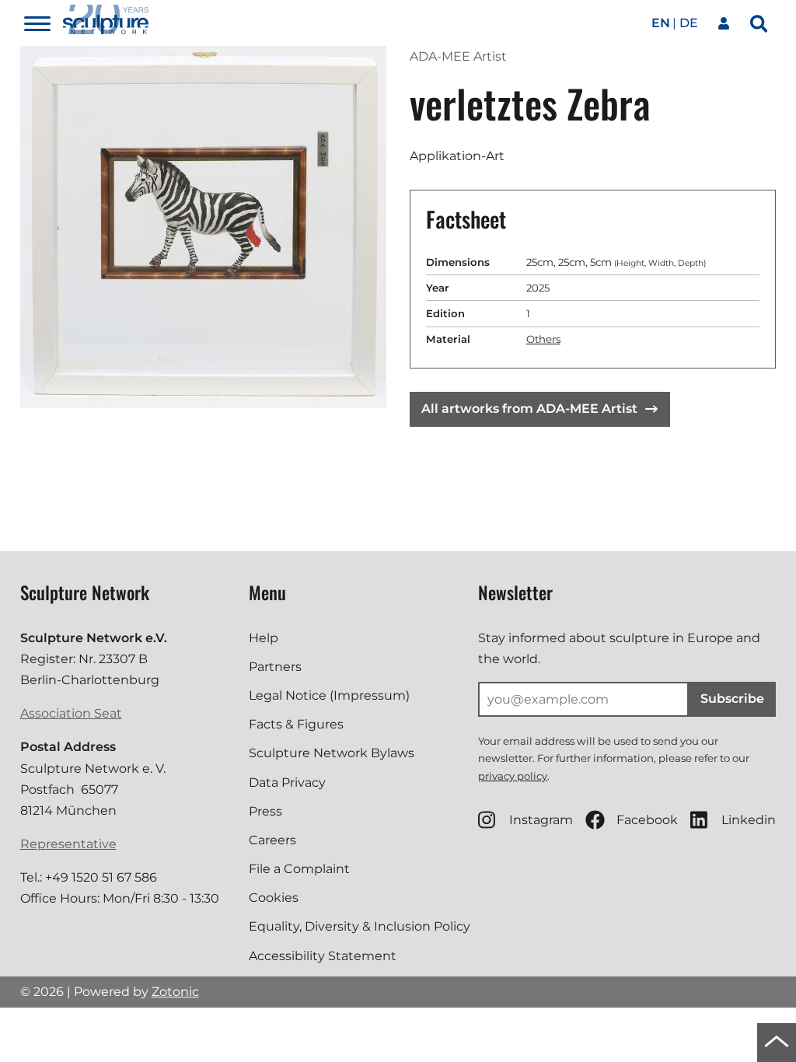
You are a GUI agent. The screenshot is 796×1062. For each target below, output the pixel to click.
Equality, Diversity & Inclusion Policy (359, 926)
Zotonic (175, 991)
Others (543, 339)
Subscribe (732, 698)
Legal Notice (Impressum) (329, 695)
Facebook (647, 819)
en (660, 23)
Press (265, 811)
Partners (275, 666)
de (688, 23)
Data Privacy (287, 782)
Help (263, 638)
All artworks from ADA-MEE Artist (529, 408)
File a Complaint (299, 868)
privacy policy (512, 776)
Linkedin (748, 819)
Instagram (541, 819)
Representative (68, 844)
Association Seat (71, 713)
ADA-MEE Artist (458, 56)
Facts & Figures (296, 724)
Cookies (273, 897)
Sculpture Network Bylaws (331, 753)
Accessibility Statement (322, 955)
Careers (272, 840)
